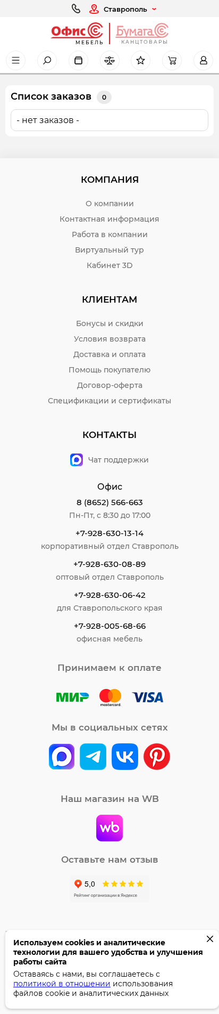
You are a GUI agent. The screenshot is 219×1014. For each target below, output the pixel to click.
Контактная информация (109, 219)
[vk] (61, 758)
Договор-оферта (109, 385)
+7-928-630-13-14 (109, 533)
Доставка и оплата (109, 354)
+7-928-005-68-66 (110, 626)
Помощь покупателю (109, 370)
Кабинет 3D (110, 265)
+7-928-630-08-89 (109, 564)
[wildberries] (109, 829)
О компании (110, 203)
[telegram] (93, 757)
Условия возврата (110, 339)
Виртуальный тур (109, 250)
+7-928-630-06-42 (110, 595)
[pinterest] (157, 757)
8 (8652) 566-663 (110, 502)
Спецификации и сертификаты (109, 400)
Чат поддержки (118, 460)
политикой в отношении (62, 983)
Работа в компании (110, 234)
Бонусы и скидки (110, 323)
